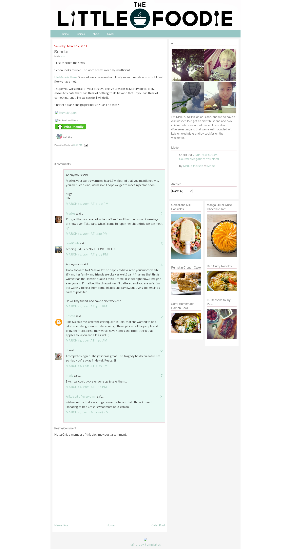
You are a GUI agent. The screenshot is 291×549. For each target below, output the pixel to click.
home (65, 34)
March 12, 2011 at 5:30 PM (87, 233)
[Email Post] (85, 145)
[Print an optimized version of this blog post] (70, 129)
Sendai (61, 51)
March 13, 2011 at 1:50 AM (86, 340)
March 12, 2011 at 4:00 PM (87, 204)
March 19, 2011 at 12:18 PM (87, 412)
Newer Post (62, 525)
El (67, 350)
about (96, 34)
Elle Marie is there (65, 77)
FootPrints (73, 243)
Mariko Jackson (193, 166)
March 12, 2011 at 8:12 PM (86, 306)
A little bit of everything (81, 396)
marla (69, 375)
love (63, 56)
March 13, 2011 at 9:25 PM (87, 366)
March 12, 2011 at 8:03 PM (87, 254)
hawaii (110, 34)
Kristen (70, 316)
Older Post (158, 525)
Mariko (70, 213)
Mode (211, 166)
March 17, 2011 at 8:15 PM (86, 387)
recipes (81, 34)
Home (111, 525)
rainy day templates (145, 544)
